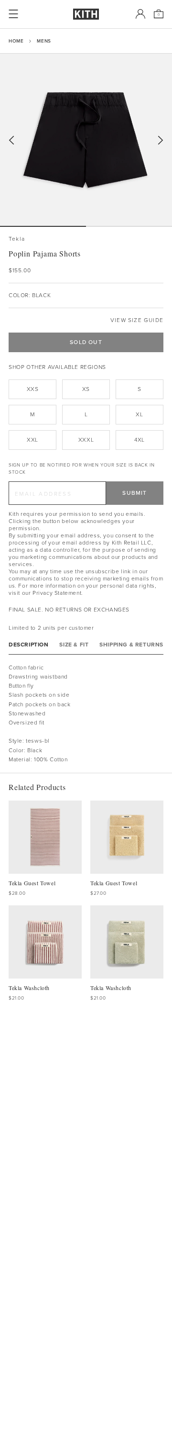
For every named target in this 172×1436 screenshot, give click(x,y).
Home (16, 41)
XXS (33, 389)
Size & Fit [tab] (73, 644)
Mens (44, 41)
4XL (139, 439)
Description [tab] (29, 644)
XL (139, 414)
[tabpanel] (86, 713)
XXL (32, 439)
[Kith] (86, 14)
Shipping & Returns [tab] (131, 644)
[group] (86, 140)
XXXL (86, 439)
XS (86, 389)
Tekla (17, 239)
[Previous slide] (11, 140)
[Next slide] (160, 140)
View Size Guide (136, 320)
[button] (129, 226)
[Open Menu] (13, 14)
